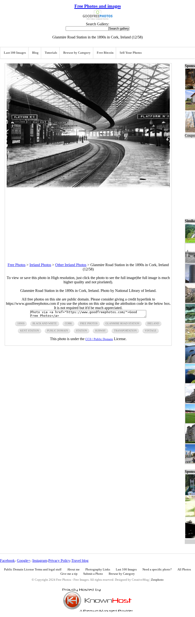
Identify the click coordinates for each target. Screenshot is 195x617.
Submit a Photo (93, 573)
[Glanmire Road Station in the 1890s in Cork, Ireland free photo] (88, 186)
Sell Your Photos (131, 52)
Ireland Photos (40, 265)
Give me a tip (69, 573)
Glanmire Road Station (122, 323)
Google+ (23, 561)
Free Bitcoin (105, 52)
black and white (45, 323)
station (81, 330)
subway (100, 330)
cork (68, 323)
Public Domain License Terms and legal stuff (32, 569)
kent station (29, 330)
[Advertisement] (88, 220)
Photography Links (97, 569)
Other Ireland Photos (70, 265)
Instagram (39, 561)
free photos (89, 323)
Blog (35, 52)
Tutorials (51, 52)
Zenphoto (157, 579)
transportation (125, 330)
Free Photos (16, 265)
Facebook (7, 561)
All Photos (184, 569)
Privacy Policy (59, 561)
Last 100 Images (15, 52)
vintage (150, 330)
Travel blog (79, 561)
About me (73, 569)
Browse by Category (77, 52)
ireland (153, 323)
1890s (20, 323)
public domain (57, 330)
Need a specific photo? (157, 569)
